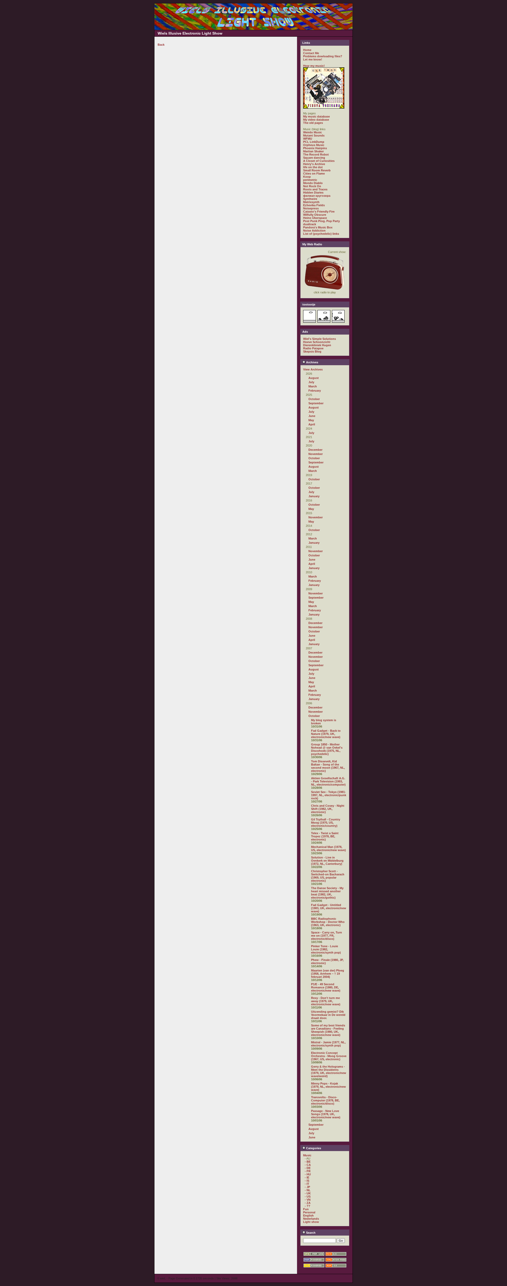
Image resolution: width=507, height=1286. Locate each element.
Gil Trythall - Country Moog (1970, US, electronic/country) (325, 822)
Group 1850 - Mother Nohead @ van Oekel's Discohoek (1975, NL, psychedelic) (326, 749)
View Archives (313, 369)
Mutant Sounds (314, 135)
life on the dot (313, 167)
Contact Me (311, 53)
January (314, 496)
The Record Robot (316, 154)
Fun (306, 1209)
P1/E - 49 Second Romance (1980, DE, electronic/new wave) (325, 987)
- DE (308, 1168)
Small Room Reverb (317, 170)
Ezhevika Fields (314, 205)
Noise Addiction (314, 230)
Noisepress (311, 208)
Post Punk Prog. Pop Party (321, 221)
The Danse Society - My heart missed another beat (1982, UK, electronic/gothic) (327, 892)
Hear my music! (314, 65)
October (314, 399)
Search (310, 1232)
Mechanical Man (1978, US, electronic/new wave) (328, 848)
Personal (309, 1212)
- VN (308, 1199)
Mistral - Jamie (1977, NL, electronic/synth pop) (328, 1044)
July (311, 382)
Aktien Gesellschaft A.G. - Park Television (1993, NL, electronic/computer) (328, 781)
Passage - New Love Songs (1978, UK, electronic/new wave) (325, 1114)
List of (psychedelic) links (321, 233)
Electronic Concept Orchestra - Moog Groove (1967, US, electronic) (328, 1056)
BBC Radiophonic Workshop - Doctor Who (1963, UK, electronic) (328, 922)
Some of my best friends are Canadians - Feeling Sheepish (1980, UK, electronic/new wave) (328, 1030)
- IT (307, 1183)
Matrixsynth (311, 202)
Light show (311, 1221)
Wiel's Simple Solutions (319, 338)
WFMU (307, 138)
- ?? (307, 1206)
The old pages (313, 122)
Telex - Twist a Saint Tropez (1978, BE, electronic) (325, 836)
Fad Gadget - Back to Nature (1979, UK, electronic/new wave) (326, 734)
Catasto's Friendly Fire (319, 211)
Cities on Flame (314, 173)
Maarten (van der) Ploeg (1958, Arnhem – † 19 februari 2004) (327, 973)
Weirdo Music (312, 132)
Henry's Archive (314, 164)
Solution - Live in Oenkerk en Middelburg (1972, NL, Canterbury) (327, 860)
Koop (307, 176)
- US (308, 1196)
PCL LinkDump (313, 141)
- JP (307, 1187)
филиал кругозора (316, 195)
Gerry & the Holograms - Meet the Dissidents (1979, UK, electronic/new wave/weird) (328, 1071)
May (311, 420)
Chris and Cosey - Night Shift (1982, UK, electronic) (327, 809)
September (315, 403)
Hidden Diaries (313, 192)
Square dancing (314, 157)
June (311, 415)
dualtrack (309, 224)
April (311, 424)
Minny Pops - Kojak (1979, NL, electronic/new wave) (328, 1086)
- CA (308, 1164)
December (315, 449)
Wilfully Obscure (314, 214)
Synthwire (310, 198)
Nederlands (311, 1218)
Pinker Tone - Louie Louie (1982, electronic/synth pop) (326, 949)
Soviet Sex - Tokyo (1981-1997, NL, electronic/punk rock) (328, 795)
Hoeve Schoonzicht (316, 342)
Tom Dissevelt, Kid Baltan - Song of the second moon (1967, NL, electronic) (328, 766)
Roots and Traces (315, 189)
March (312, 386)
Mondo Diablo (313, 183)
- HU (308, 1174)
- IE (307, 1177)
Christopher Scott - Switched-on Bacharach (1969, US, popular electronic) (327, 876)
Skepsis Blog (312, 351)
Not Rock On (312, 186)
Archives (311, 362)
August (313, 377)
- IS (307, 1180)
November (315, 454)
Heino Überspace (315, 217)
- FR (308, 1171)
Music (307, 1155)
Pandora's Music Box (317, 227)
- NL (308, 1190)
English (308, 1215)
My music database (316, 116)
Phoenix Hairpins (315, 148)
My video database (316, 119)
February (314, 390)
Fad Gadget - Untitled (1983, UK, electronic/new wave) (328, 908)
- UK (308, 1193)
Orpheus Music (313, 145)
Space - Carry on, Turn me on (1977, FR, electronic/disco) (326, 935)
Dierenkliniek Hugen (317, 345)
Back (161, 44)
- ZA (308, 1202)
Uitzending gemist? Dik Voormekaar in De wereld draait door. (328, 1015)
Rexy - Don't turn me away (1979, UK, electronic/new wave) (325, 1001)
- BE (308, 1161)
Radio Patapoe (313, 348)
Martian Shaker (313, 151)
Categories (313, 1148)
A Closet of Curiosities (319, 160)
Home (307, 49)
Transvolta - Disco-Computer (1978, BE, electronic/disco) (325, 1100)
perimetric (310, 179)
